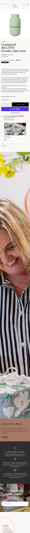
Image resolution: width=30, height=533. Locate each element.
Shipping (3, 145)
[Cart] (27, 4)
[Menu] (2, 4)
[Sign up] (26, 504)
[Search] (5, 4)
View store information (9, 119)
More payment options (15, 112)
